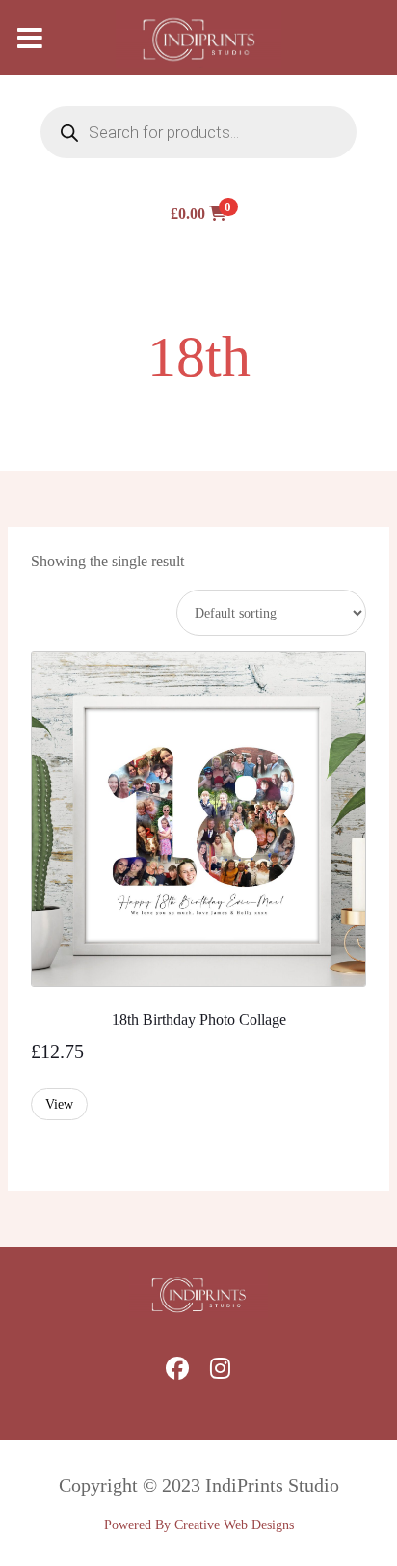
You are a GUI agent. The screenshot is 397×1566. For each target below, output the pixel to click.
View (59, 1104)
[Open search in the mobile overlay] (198, 132)
